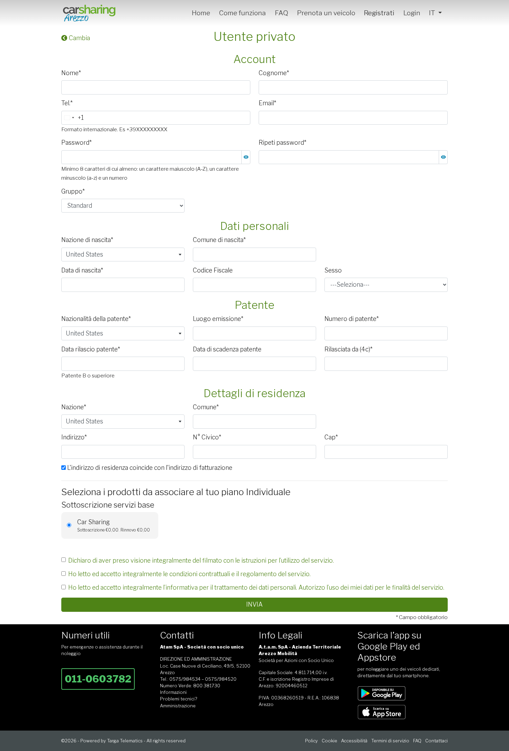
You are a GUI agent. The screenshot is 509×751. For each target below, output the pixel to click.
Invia (254, 604)
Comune (206, 407)
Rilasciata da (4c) (348, 349)
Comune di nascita (219, 239)
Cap (331, 437)
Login (411, 13)
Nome (71, 73)
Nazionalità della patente (96, 318)
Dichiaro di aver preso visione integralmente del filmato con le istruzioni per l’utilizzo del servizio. (201, 560)
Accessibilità (354, 740)
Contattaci (436, 740)
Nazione (73, 407)
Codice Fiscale (213, 270)
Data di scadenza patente (227, 349)
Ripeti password (282, 142)
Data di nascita (82, 270)
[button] (245, 157)
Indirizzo (74, 437)
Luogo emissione (218, 318)
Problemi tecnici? (178, 698)
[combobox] (73, 117)
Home (201, 13)
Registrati (379, 13)
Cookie (329, 740)
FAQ (281, 13)
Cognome (274, 73)
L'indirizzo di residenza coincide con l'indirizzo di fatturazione (149, 467)
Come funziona (242, 13)
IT (433, 13)
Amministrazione (178, 705)
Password (76, 142)
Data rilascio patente (90, 349)
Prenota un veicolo (326, 13)
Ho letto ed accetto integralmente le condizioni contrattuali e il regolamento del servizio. (189, 574)
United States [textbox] (84, 254)
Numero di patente (351, 318)
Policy (311, 740)
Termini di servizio (390, 740)
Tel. (67, 103)
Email (267, 103)
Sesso (333, 270)
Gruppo (73, 191)
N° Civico (207, 437)
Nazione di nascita (87, 239)
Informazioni (173, 692)
